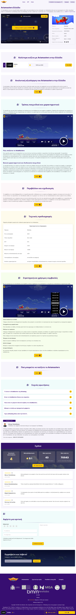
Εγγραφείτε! (36, 561)
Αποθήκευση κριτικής (38, 543)
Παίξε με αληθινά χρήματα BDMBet (23, 27)
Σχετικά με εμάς (37, 579)
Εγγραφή (67, 2)
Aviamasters (25, 579)
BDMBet (8, 15)
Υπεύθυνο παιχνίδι (50, 579)
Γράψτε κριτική (39, 465)
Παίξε (43, 16)
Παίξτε (37, 91)
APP (28, 2)
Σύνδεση (72, 2)
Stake (32, 2)
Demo (24, 2)
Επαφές (61, 579)
